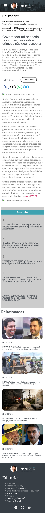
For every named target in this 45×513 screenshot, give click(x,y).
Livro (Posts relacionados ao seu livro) (23, 491)
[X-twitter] (23, 508)
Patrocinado (12, 493)
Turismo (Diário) (14, 501)
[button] (5, 6)
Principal (10, 496)
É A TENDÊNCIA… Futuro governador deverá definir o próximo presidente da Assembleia (22, 226)
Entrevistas (11, 483)
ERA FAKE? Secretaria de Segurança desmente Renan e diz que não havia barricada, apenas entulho (20, 245)
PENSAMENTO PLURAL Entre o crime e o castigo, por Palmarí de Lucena (22, 262)
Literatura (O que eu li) (16, 488)
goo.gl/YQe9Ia (31, 196)
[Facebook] (16, 508)
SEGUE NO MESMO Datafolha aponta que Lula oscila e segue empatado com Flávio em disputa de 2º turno (21, 279)
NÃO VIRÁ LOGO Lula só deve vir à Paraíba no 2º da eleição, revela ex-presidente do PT (20, 298)
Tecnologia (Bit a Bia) (16, 498)
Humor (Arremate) (15, 486)
